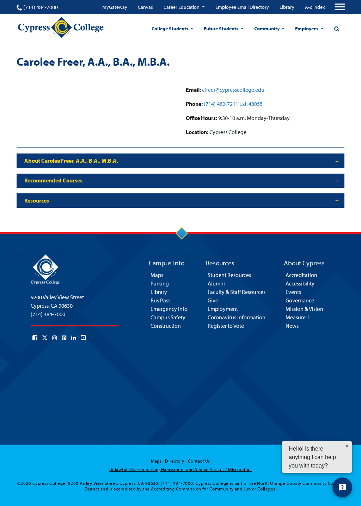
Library (287, 7)
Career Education (182, 7)
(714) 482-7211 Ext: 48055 (233, 103)
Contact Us (199, 461)
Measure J (297, 317)
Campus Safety (168, 317)
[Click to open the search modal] (337, 29)
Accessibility (300, 283)
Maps (157, 274)
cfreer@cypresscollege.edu (233, 89)
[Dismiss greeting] (347, 446)
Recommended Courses (53, 180)
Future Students (221, 28)
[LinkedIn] (73, 337)
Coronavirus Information (236, 317)
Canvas (145, 7)
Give (213, 300)
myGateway (114, 7)
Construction (166, 325)
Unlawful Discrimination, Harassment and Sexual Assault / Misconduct (180, 469)
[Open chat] (342, 487)
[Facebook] (34, 337)
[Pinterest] (64, 337)
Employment (223, 308)
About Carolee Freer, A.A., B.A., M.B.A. (71, 160)
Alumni (216, 283)
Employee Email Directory (242, 7)
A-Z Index (315, 7)
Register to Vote (226, 325)
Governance (300, 300)
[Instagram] (54, 337)
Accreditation (301, 274)
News (292, 325)
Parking (160, 283)
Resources (36, 200)
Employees (307, 28)
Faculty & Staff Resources (236, 291)
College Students (170, 28)
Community (267, 28)
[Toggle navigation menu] (340, 7)
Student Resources (229, 274)
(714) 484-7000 (40, 7)
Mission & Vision (304, 308)
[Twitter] (45, 337)
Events (293, 291)
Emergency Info (169, 308)
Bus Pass (160, 300)
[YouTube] (83, 337)
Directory (174, 461)
